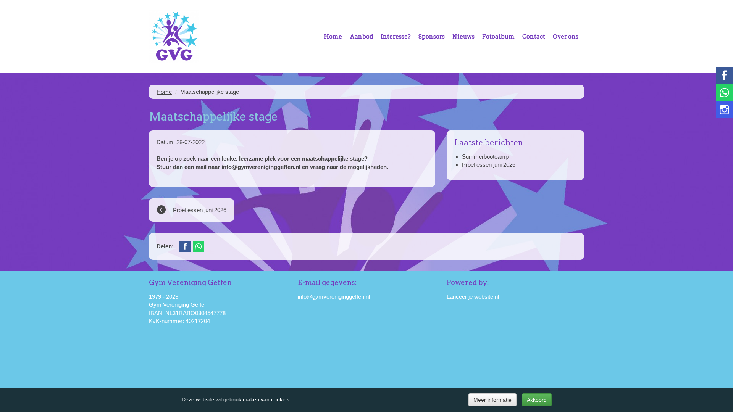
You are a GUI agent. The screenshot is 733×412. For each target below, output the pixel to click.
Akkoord (537, 400)
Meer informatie (492, 400)
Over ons (565, 36)
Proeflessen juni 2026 (488, 164)
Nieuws (463, 36)
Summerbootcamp (485, 156)
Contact (533, 36)
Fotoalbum (498, 36)
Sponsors (431, 36)
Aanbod (361, 36)
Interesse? (396, 36)
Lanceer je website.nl (473, 296)
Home (333, 36)
